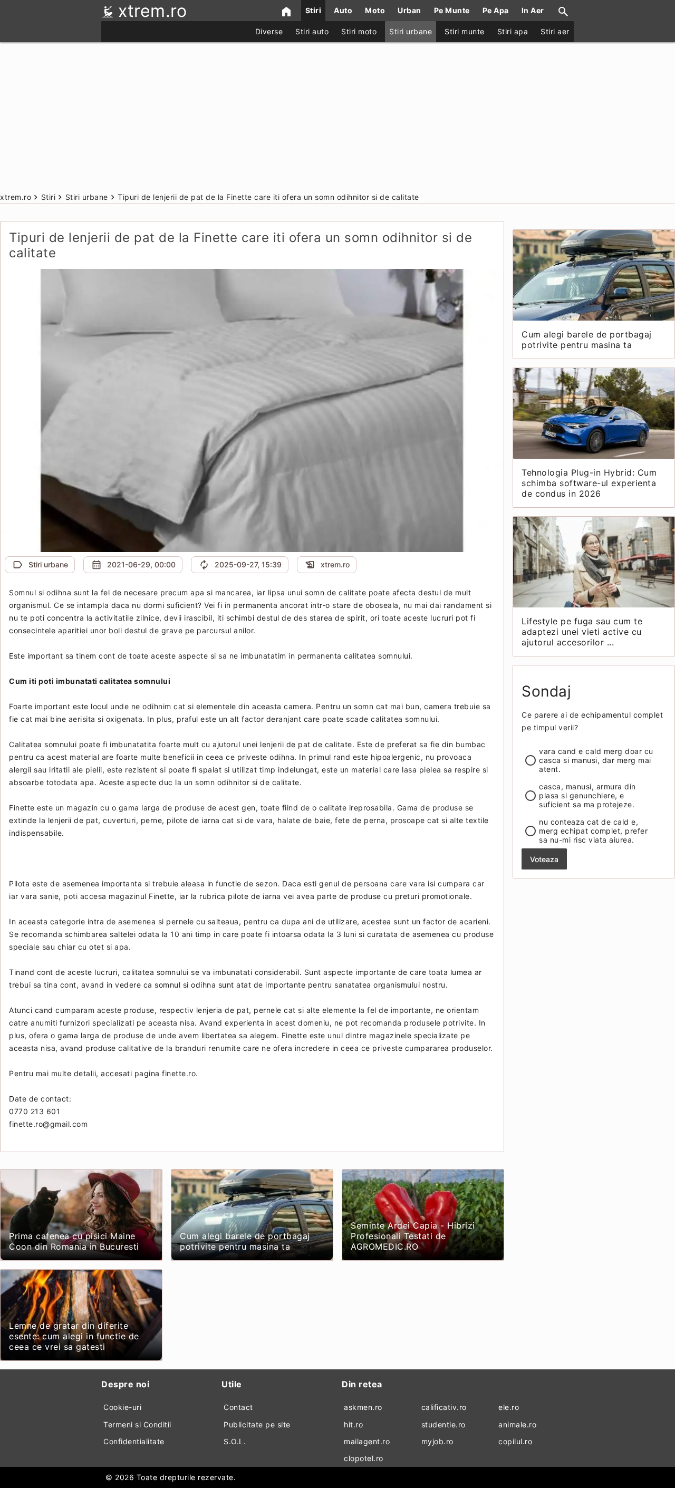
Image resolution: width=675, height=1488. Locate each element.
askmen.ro (363, 1407)
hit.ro (353, 1424)
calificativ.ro (444, 1407)
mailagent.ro (367, 1441)
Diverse (269, 31)
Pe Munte (452, 10)
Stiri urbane (410, 31)
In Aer (533, 10)
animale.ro (517, 1424)
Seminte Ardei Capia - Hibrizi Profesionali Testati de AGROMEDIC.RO (413, 1236)
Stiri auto (312, 31)
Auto (343, 10)
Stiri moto (359, 31)
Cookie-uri (122, 1407)
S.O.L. (235, 1441)
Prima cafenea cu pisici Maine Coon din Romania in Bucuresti (74, 1241)
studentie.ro (443, 1424)
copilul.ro (515, 1441)
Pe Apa (496, 10)
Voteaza (544, 859)
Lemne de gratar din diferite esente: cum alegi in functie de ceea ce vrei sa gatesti (74, 1336)
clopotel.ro (363, 1458)
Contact (238, 1407)
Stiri (313, 10)
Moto (375, 10)
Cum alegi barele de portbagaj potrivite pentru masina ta (245, 1241)
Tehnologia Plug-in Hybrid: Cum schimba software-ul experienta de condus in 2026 (589, 483)
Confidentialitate (134, 1441)
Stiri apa (512, 31)
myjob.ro (437, 1441)
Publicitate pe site (257, 1424)
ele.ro (508, 1407)
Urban (409, 10)
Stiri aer (555, 31)
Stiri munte (465, 31)
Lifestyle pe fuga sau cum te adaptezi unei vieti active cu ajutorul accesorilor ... (582, 632)
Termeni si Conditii (137, 1424)
